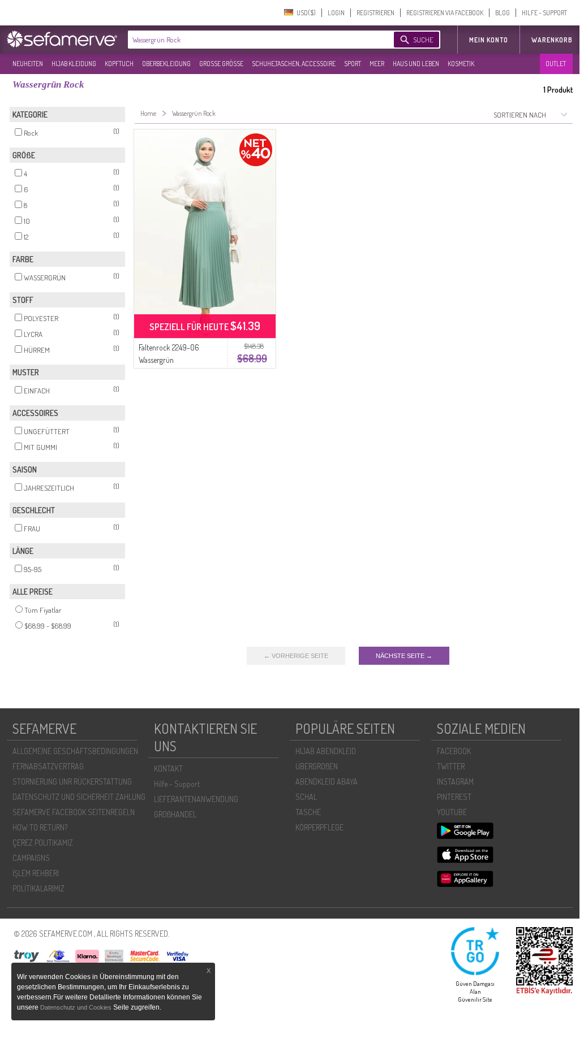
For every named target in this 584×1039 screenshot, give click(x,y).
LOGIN (336, 12)
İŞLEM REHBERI (35, 873)
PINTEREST (454, 797)
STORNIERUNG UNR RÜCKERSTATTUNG (72, 781)
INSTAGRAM (455, 781)
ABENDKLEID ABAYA (326, 781)
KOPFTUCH (119, 63)
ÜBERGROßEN (316, 766)
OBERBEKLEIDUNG (166, 63)
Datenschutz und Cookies (76, 1007)
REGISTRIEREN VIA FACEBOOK (444, 12)
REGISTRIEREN (375, 12)
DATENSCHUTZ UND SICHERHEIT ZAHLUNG (78, 797)
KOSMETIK (461, 63)
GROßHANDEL (175, 814)
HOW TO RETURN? (39, 827)
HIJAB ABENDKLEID (325, 751)
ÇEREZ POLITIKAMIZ (42, 842)
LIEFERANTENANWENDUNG (196, 799)
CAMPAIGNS (31, 858)
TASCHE (308, 812)
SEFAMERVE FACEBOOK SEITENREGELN (73, 812)
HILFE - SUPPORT (544, 12)
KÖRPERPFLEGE (319, 827)
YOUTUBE (452, 812)
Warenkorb (552, 40)
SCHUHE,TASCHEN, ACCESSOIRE (294, 63)
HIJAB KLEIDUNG (73, 63)
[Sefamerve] (64, 39)
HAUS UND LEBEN (416, 63)
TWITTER (451, 766)
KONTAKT (168, 768)
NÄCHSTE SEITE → (404, 655)
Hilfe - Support (177, 784)
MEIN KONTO (488, 40)
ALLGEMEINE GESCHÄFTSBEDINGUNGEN (75, 751)
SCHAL (306, 797)
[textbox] (251, 40)
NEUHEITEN (27, 63)
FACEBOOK (454, 751)
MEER (377, 63)
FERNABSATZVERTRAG (48, 766)
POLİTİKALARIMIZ (38, 888)
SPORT (352, 63)
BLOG (502, 12)
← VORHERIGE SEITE (296, 655)
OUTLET (556, 63)
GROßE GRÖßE (221, 63)
